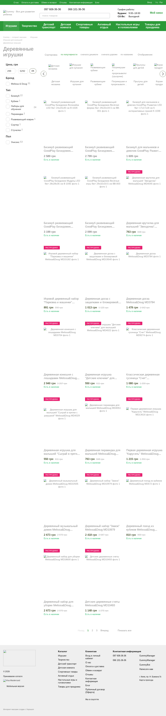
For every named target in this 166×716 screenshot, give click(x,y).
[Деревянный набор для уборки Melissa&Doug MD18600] (62, 573)
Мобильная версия (15, 686)
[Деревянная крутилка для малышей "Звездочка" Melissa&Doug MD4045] (144, 194)
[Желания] (139, 2)
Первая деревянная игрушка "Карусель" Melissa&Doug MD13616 (144, 454)
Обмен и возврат (49, 2)
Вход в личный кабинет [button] (92, 657)
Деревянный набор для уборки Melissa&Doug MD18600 (58, 605)
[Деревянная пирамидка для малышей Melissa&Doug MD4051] (103, 421)
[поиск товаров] (107, 15)
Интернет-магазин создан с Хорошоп (18, 709)
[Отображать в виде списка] (161, 54)
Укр (156, 2)
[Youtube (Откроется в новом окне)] (8, 2)
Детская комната (65, 26)
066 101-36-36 (76, 9)
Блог (97, 2)
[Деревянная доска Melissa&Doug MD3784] (144, 270)
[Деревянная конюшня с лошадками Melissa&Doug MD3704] (62, 346)
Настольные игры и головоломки (128, 26)
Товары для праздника (152, 26)
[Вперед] (163, 74)
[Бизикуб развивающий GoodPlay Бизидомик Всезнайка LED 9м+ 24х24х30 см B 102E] (62, 118)
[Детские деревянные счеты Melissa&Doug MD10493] (103, 573)
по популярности (69, 54)
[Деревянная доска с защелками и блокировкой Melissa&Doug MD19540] (103, 270)
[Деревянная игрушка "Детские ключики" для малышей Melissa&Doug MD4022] (103, 346)
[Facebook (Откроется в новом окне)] (4, 2)
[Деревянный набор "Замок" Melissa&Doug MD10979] (103, 497)
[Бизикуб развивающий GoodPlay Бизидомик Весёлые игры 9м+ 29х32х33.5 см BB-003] (103, 194)
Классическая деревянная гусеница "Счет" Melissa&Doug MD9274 (143, 378)
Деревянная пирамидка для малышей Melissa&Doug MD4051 (102, 454)
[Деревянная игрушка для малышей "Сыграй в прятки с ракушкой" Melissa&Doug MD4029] (62, 421)
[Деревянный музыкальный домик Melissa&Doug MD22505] (62, 497)
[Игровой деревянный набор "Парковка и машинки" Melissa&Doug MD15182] (62, 270)
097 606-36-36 (52, 9)
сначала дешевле (89, 54)
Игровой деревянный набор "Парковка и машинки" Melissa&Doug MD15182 (61, 302)
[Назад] (44, 74)
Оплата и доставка (30, 2)
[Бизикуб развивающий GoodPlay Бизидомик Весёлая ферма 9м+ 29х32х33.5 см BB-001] (103, 118)
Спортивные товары (84, 26)
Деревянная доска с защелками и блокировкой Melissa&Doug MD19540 (101, 302)
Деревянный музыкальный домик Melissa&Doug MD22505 (61, 530)
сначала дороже (109, 54)
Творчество (29, 26)
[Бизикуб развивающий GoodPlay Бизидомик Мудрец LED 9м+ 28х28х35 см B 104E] (62, 194)
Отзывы (63, 2)
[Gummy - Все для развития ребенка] (19, 658)
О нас (16, 2)
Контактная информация (81, 2)
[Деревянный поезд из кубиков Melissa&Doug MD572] (144, 497)
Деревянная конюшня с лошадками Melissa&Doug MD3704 (60, 378)
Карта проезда (146, 680)
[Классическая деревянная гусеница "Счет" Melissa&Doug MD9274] (144, 346)
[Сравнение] (133, 2)
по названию (127, 54)
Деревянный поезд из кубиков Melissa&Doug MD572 (140, 530)
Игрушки (11, 26)
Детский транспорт (48, 26)
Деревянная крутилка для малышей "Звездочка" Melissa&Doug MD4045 (142, 227)
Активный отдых (104, 26)
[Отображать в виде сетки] (156, 54)
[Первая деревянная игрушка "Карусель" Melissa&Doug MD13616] (144, 421)
